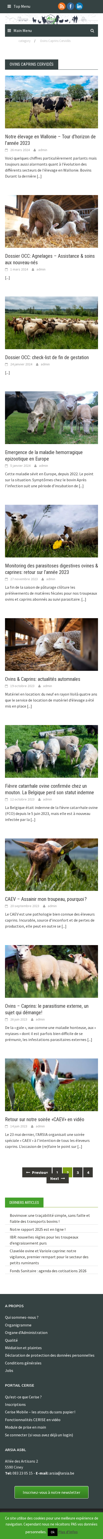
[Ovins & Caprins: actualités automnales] (51, 643)
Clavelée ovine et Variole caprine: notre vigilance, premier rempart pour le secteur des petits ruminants (49, 1256)
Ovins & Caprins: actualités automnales (42, 679)
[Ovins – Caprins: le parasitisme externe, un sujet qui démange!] (51, 971)
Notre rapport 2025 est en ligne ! (38, 1229)
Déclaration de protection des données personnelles (49, 1355)
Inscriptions (15, 1404)
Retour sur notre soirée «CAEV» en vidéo (44, 1119)
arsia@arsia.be (61, 1473)
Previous (39, 1172)
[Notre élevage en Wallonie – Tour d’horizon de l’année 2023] (51, 101)
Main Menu (23, 30)
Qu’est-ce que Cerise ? (23, 1396)
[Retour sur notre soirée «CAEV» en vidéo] (51, 1084)
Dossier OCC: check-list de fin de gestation (47, 357)
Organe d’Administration (26, 1332)
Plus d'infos (68, 1532)
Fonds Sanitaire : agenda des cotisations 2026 (48, 1270)
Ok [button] (52, 1532)
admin (42, 150)
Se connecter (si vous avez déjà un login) (39, 1434)
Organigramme (18, 1324)
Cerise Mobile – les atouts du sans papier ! (40, 1411)
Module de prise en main (25, 1427)
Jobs (9, 1370)
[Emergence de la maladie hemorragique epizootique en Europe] (51, 417)
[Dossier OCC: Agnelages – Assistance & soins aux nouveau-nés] (51, 220)
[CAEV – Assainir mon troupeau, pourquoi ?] (51, 864)
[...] (39, 176)
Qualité (11, 1340)
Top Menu (22, 6)
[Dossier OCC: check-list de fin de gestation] (51, 322)
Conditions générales (23, 1362)
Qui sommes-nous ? (21, 1317)
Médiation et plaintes (23, 1347)
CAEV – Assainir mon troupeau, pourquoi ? (46, 899)
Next (55, 1178)
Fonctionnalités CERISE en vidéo (32, 1419)
